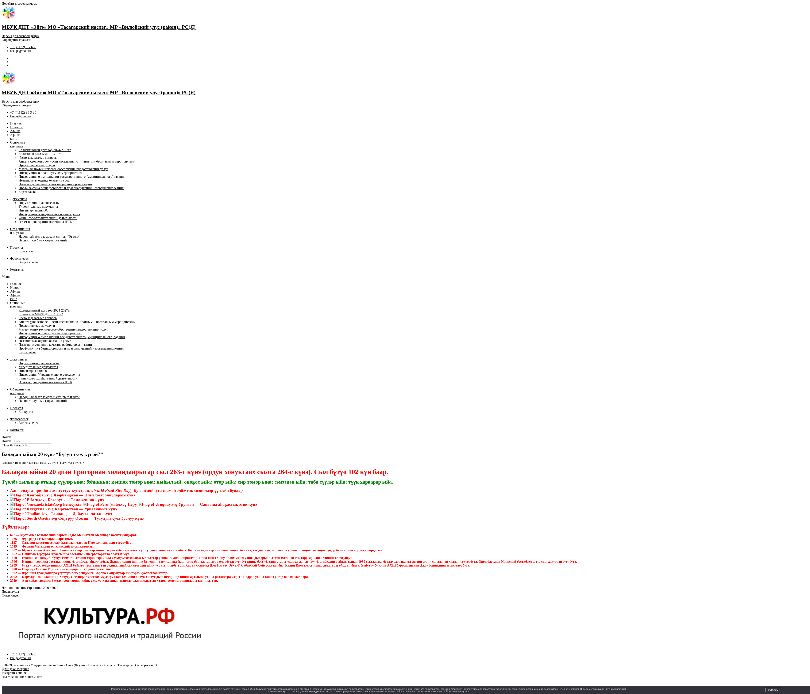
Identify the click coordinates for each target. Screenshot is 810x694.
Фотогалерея (19, 258)
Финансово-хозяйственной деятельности (48, 218)
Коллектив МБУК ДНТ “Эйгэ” (41, 154)
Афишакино (15, 136)
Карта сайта (27, 192)
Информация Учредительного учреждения (49, 214)
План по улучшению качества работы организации (55, 184)
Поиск (6, 441)
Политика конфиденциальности (22, 676)
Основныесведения (17, 144)
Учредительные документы (38, 206)
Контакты (17, 269)
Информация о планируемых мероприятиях (50, 173)
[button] (405, 277)
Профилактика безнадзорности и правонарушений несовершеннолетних (71, 188)
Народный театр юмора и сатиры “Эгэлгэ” (49, 236)
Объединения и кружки (20, 230)
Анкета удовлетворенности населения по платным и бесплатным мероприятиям (77, 161)
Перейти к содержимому (19, 3)
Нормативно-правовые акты (39, 203)
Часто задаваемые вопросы (38, 157)
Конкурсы (26, 251)
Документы (18, 199)
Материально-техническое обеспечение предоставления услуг (63, 169)
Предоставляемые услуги (37, 165)
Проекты (16, 247)
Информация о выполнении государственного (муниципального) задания (72, 176)
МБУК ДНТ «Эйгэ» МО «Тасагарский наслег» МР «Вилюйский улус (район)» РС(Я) (99, 27)
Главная (16, 123)
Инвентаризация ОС (33, 210)
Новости (16, 127)
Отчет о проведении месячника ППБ (45, 222)
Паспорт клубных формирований (43, 240)
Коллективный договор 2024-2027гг (45, 150)
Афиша (15, 131)
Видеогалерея (28, 262)
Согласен (773, 690)
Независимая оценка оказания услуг (45, 180)
